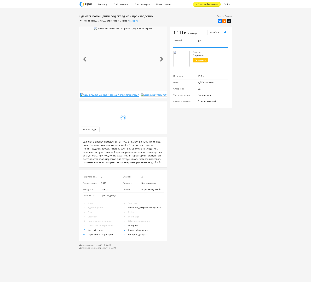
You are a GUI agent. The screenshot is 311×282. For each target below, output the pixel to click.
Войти (227, 4)
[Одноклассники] (224, 21)
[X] (229, 21)
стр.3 (101, 20)
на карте (133, 20)
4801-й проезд (89, 20)
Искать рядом (90, 129)
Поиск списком (163, 4)
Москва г (124, 20)
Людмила (198, 55)
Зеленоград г (112, 20)
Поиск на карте (142, 4)
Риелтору (102, 4)
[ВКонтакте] (220, 21)
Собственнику (121, 4)
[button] (86, 59)
